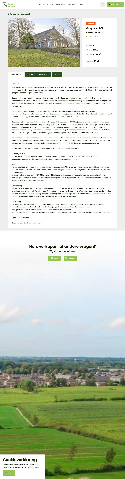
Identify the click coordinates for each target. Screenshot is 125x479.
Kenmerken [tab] (43, 74)
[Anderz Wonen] (8, 4)
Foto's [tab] (30, 74)
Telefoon (71, 258)
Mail (56, 258)
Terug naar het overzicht (20, 14)
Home (41, 4)
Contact (82, 4)
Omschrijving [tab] (16, 74)
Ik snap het (9, 473)
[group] (44, 42)
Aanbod (50, 4)
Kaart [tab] (57, 74)
